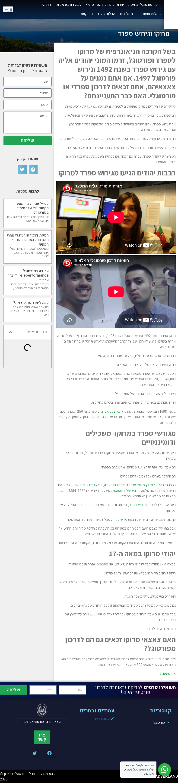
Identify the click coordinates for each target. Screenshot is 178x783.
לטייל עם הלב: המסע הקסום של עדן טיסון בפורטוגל (33, 208)
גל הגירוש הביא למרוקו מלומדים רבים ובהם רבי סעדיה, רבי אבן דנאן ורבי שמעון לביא (120, 485)
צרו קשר (86, 14)
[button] (33, 169)
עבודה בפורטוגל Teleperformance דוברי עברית (28, 275)
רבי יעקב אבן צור (110, 411)
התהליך (45, 4)
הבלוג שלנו (106, 14)
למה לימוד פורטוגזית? (31, 303)
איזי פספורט (167, 673)
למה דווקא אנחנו (68, 4)
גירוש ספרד (119, 519)
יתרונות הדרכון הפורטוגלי (105, 4)
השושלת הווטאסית (123, 490)
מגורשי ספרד (138, 504)
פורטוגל (159, 722)
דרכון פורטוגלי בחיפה (145, 4)
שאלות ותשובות (149, 14)
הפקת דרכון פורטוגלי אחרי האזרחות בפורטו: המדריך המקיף (28, 240)
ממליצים (126, 14)
